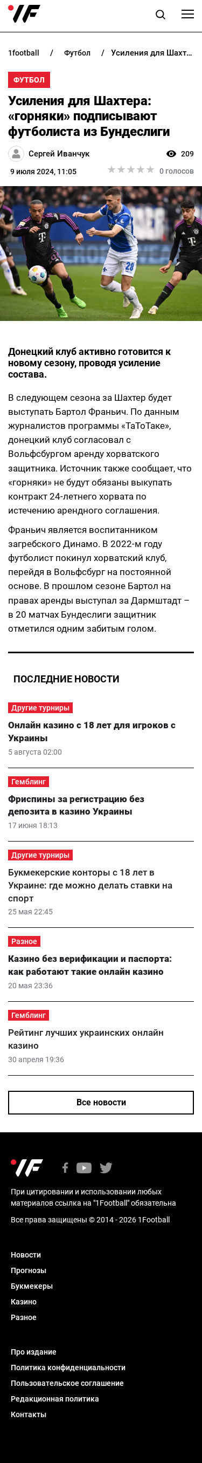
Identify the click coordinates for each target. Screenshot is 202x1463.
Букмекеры (32, 1286)
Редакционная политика (55, 1398)
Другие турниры (40, 707)
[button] (160, 16)
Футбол (29, 80)
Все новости (101, 1102)
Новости (26, 1254)
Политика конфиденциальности (68, 1367)
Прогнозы (28, 1270)
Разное (24, 941)
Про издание (34, 1352)
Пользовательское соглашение (67, 1383)
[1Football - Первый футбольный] (24, 14)
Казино (24, 1301)
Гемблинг (28, 781)
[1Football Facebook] (65, 1169)
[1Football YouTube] (84, 1169)
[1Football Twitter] (106, 1169)
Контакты (28, 1414)
